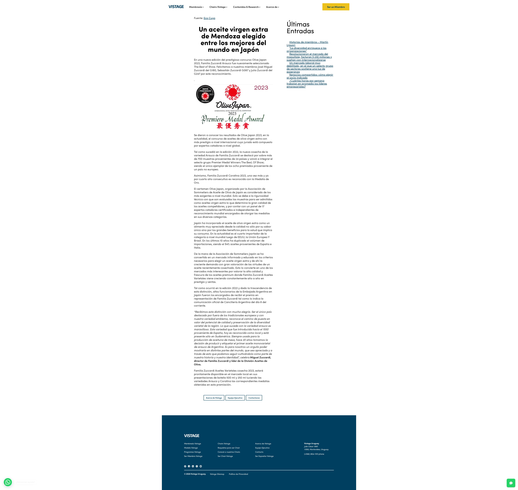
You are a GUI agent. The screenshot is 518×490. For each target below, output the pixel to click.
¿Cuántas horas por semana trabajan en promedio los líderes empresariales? (307, 83)
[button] (8, 482)
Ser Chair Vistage (225, 456)
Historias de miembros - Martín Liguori (307, 43)
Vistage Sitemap (217, 474)
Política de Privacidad (238, 474)
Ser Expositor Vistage (264, 456)
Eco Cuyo (209, 18)
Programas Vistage (192, 451)
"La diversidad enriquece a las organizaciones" (306, 49)
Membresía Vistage (192, 443)
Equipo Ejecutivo (235, 397)
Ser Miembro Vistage (193, 456)
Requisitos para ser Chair (229, 447)
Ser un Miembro (336, 6)
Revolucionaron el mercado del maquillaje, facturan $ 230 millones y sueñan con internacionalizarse (309, 57)
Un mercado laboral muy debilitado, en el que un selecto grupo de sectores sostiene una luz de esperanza (310, 67)
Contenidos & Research (246, 6)
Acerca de (271, 6)
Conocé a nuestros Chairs (229, 451)
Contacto (259, 451)
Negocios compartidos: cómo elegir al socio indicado (310, 76)
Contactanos (254, 397)
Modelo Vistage (191, 447)
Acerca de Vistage (214, 397)
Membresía (195, 6)
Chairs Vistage (217, 6)
